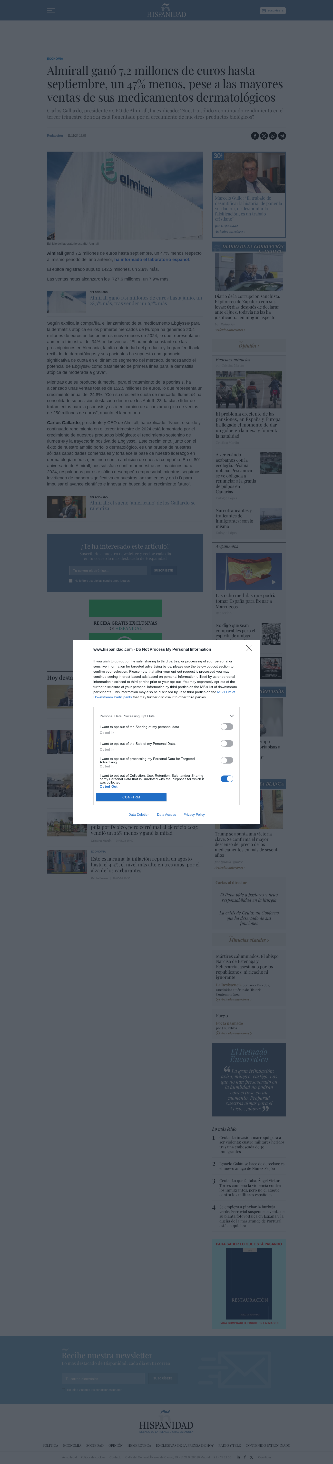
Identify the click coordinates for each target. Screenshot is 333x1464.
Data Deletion (138, 814)
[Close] (250, 649)
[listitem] (166, 715)
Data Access (166, 814)
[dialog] (166, 732)
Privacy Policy (194, 814)
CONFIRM (131, 797)
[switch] (227, 726)
